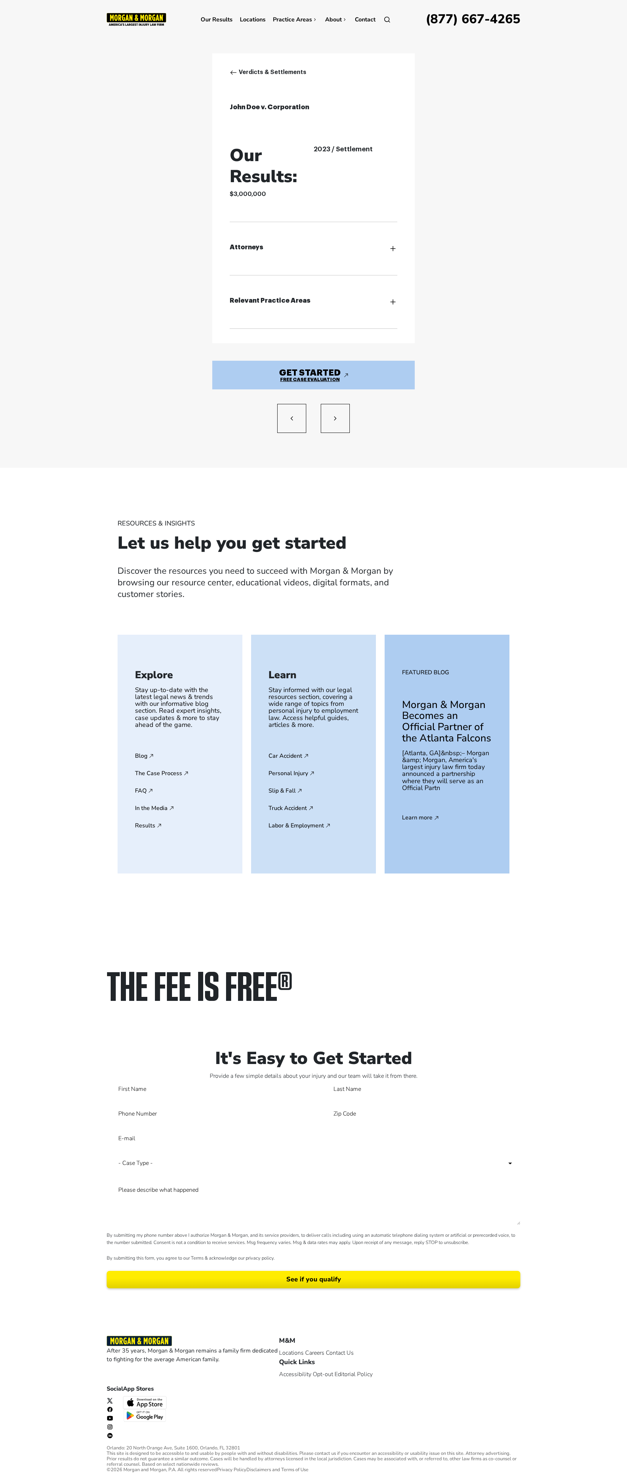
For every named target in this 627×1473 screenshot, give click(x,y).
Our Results (217, 20)
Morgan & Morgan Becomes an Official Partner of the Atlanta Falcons (446, 721)
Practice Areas (292, 20)
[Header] (136, 19)
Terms (197, 1258)
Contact (365, 20)
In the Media (151, 808)
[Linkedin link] (110, 1435)
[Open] (387, 19)
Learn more (417, 818)
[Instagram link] (110, 1427)
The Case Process (158, 773)
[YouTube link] (110, 1418)
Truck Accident (288, 808)
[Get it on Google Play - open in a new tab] (145, 1415)
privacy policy (260, 1258)
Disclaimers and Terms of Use (277, 1470)
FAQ (141, 791)
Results (145, 826)
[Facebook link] (110, 1409)
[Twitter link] (110, 1400)
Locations (253, 20)
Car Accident (285, 756)
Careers (314, 1353)
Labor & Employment (296, 826)
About (333, 20)
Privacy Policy (231, 1470)
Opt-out (323, 1374)
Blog (141, 756)
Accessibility (295, 1374)
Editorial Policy (354, 1374)
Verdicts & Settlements (272, 72)
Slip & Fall (282, 791)
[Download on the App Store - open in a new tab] (145, 1402)
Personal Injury (288, 773)
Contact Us (340, 1353)
